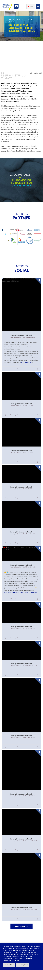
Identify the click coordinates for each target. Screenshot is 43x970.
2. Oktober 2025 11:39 (29, 796)
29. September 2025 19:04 (30, 909)
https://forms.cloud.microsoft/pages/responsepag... (21, 592)
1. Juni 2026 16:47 (28, 452)
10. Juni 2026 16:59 (28, 405)
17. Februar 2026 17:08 (29, 567)
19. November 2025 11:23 (30, 665)
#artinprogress (26, 362)
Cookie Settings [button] (9, 965)
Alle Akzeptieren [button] (23, 965)
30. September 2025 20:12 (30, 841)
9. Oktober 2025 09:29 (29, 737)
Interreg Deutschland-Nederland (21, 335)
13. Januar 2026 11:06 (29, 628)
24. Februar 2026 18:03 (29, 534)
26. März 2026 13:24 (28, 489)
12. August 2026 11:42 (29, 337)
